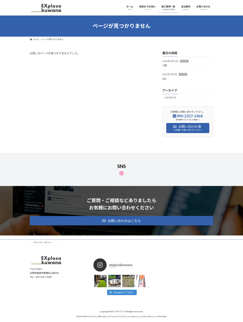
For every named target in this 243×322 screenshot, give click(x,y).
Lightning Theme (109, 316)
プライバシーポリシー (43, 242)
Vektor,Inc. (151, 316)
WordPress (92, 316)
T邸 (164, 65)
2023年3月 (170, 97)
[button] (121, 220)
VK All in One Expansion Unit (131, 316)
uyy (164, 78)
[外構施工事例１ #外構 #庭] (114, 281)
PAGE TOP (234, 309)
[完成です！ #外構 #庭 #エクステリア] (100, 281)
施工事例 (184, 61)
